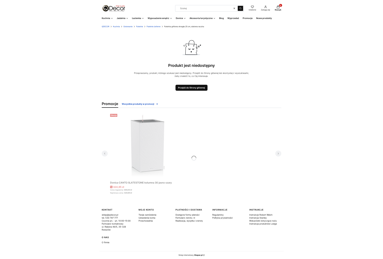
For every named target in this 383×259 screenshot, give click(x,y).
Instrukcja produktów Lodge (263, 223)
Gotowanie (128, 26)
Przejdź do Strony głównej (191, 87)
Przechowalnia (146, 220)
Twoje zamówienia (147, 214)
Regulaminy (218, 214)
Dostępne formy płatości (187, 214)
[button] (240, 8)
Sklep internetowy (190, 255)
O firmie (105, 242)
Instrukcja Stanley (258, 217)
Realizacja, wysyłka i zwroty (189, 220)
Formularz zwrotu (184, 217)
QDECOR (105, 26)
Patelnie (139, 26)
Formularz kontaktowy (112, 223)
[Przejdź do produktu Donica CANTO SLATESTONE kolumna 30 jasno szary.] (147, 146)
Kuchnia (116, 26)
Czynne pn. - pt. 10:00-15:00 (116, 220)
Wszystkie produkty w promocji (138, 104)
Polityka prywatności (222, 217)
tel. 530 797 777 (110, 217)
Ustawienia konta (147, 217)
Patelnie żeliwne (154, 26)
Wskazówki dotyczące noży (263, 220)
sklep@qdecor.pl (110, 214)
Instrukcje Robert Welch (260, 214)
